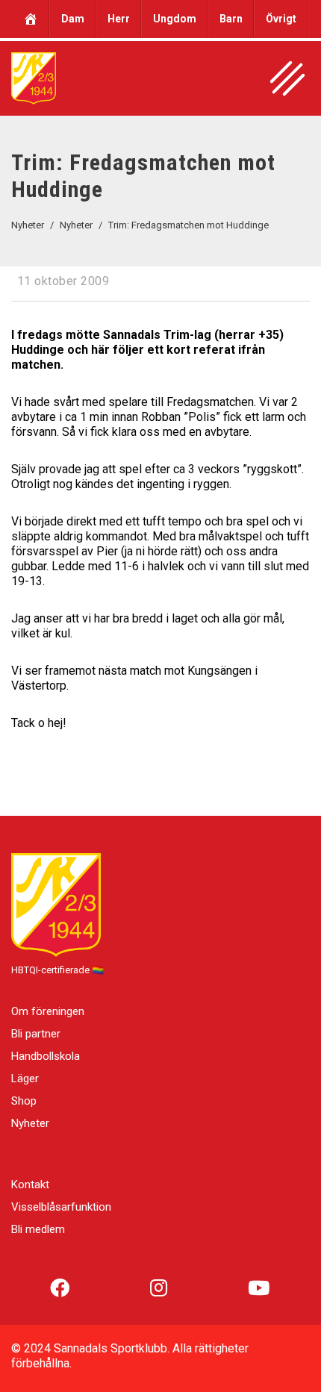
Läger (25, 1078)
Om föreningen (47, 1011)
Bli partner (35, 1033)
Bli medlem (38, 1229)
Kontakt (30, 1184)
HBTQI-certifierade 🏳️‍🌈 (57, 970)
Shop (24, 1101)
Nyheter (30, 1123)
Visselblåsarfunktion (61, 1207)
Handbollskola (45, 1056)
